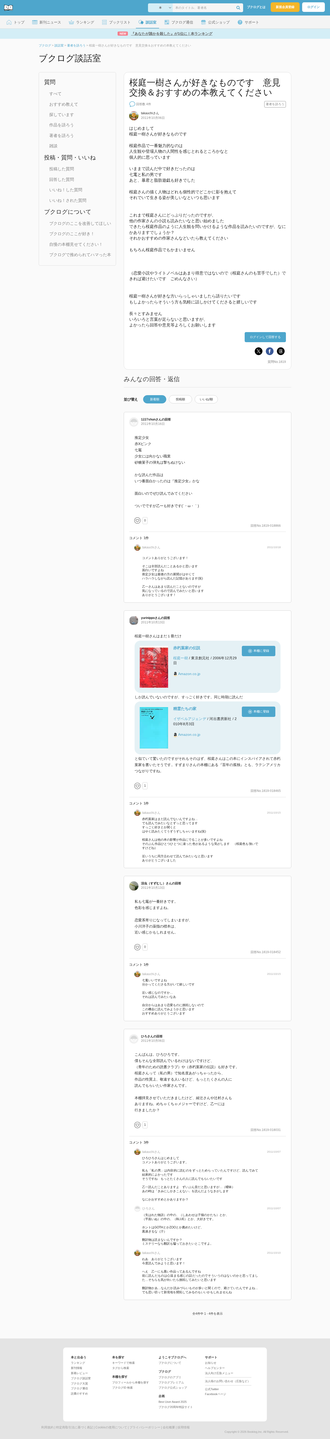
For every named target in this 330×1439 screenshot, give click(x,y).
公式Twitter (212, 1389)
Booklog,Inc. (255, 1431)
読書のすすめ (79, 1393)
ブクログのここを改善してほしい (80, 223)
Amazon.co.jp (189, 674)
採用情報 (183, 1427)
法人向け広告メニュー (219, 1373)
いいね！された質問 (67, 200)
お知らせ (210, 1362)
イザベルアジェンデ (189, 719)
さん (150, 113)
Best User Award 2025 (173, 1401)
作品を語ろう (61, 125)
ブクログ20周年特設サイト (176, 1407)
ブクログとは (256, 7)
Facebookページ (215, 1394)
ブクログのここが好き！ (72, 234)
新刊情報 (76, 1367)
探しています (61, 114)
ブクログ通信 (79, 1388)
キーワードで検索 (123, 1362)
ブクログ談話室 (81, 1378)
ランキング (78, 1362)
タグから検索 (120, 1367)
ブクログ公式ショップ (173, 1387)
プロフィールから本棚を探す (130, 1382)
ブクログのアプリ (170, 1377)
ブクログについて (170, 1362)
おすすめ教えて (63, 104)
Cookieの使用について (111, 1427)
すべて (55, 93)
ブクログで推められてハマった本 (80, 254)
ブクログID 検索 (122, 1387)
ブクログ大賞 (79, 1383)
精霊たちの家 (184, 708)
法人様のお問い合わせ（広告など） (227, 1381)
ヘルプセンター (215, 1367)
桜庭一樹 (180, 658)
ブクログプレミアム (171, 1382)
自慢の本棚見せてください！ (76, 244)
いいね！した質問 (65, 190)
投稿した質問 (61, 169)
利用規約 (47, 1427)
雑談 (53, 146)
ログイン (313, 7)
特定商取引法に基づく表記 (74, 1427)
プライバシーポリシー (144, 1427)
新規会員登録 (285, 7)
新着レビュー (79, 1373)
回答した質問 (61, 179)
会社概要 (169, 1427)
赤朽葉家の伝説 (186, 648)
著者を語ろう (61, 135)
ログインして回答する (265, 337)
